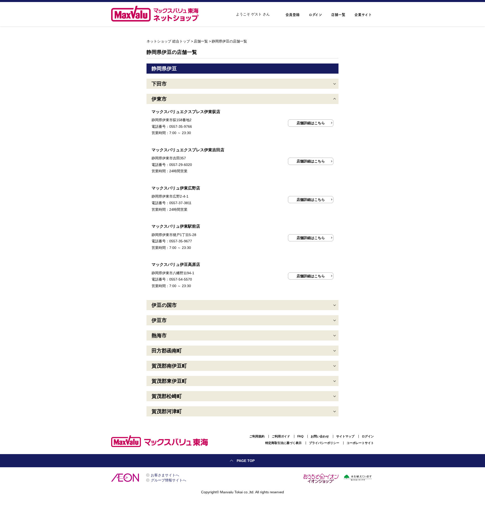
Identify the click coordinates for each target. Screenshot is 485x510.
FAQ (300, 436)
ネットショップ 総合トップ (168, 41)
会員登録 (292, 14)
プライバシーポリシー (324, 443)
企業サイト (363, 14)
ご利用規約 (256, 436)
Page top (246, 461)
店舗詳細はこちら (311, 123)
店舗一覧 (338, 14)
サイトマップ (345, 436)
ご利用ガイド (281, 436)
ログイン (315, 14)
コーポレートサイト (360, 443)
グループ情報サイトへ (168, 480)
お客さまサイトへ (165, 475)
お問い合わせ (320, 436)
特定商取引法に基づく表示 (283, 443)
